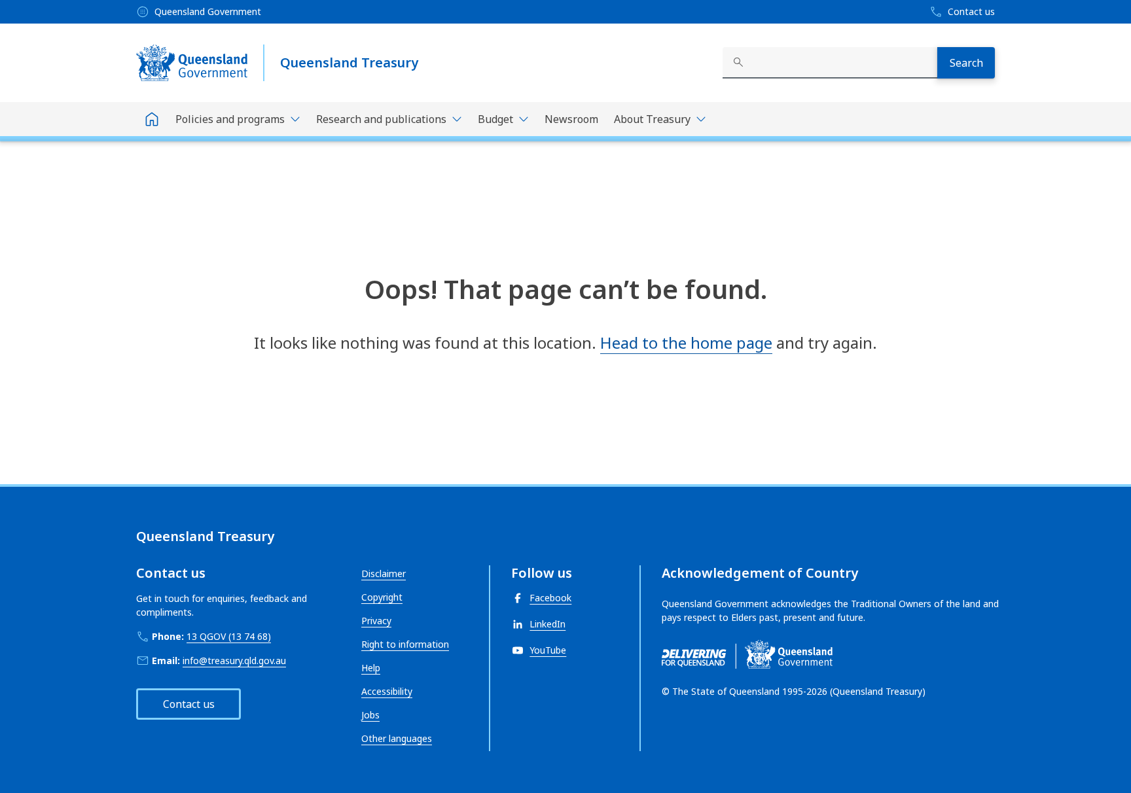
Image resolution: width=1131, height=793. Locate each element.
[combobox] (830, 63)
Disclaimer (383, 573)
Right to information (405, 644)
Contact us (189, 704)
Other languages (396, 738)
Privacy (376, 620)
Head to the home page (686, 342)
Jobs (370, 715)
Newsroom (571, 119)
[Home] (152, 119)
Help (370, 667)
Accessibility (386, 691)
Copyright (382, 597)
